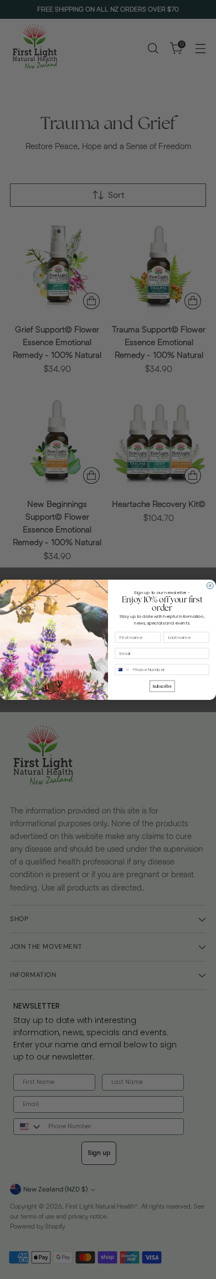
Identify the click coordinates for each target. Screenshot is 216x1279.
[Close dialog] (210, 585)
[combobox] (122, 669)
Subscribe (162, 685)
